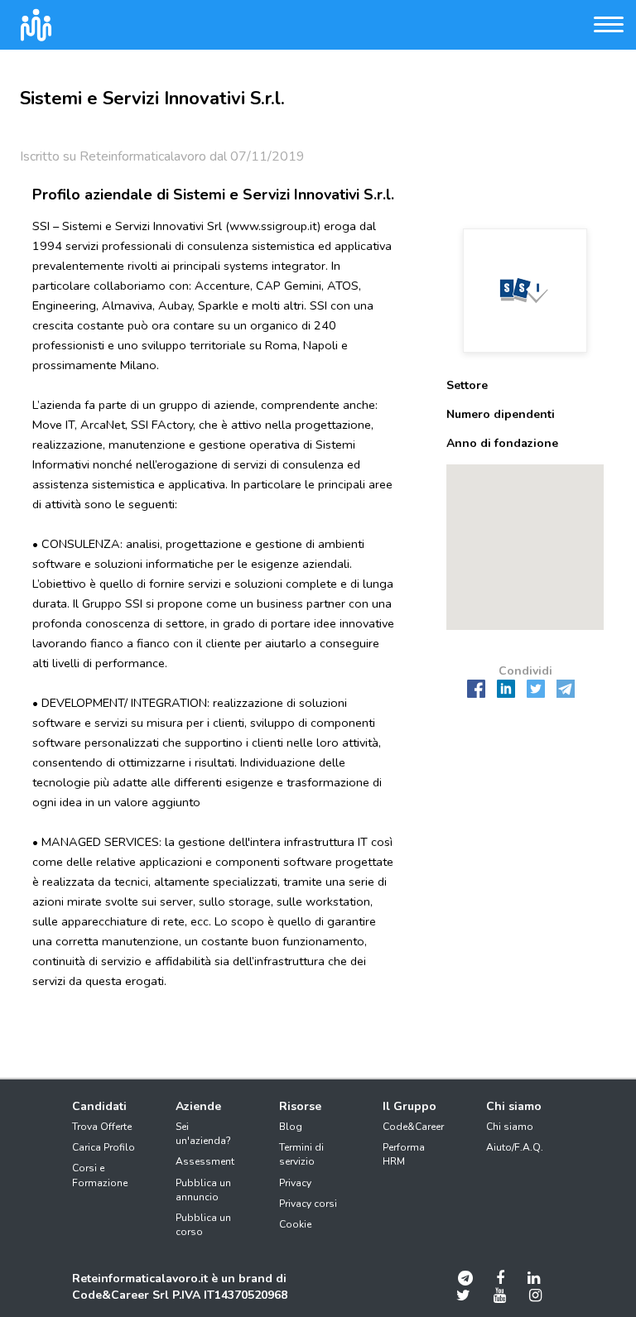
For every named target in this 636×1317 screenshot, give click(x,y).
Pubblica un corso (203, 1224)
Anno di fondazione (502, 443)
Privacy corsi (308, 1203)
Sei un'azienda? (203, 1133)
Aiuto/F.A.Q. (514, 1147)
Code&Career (413, 1126)
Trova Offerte (102, 1126)
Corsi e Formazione (100, 1175)
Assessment (205, 1161)
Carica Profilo (103, 1147)
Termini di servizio (301, 1154)
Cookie (295, 1224)
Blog (290, 1126)
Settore (467, 385)
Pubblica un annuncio (203, 1190)
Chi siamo (509, 1126)
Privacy (295, 1183)
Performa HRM (404, 1154)
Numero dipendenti (500, 414)
